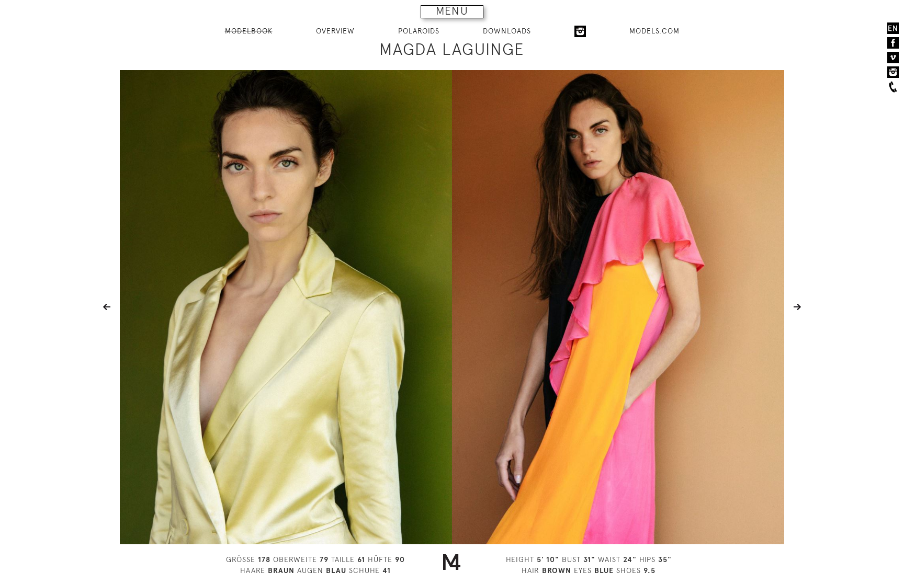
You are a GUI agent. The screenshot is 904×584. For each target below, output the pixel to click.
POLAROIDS (418, 31)
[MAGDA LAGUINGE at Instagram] (580, 31)
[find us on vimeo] (893, 57)
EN (893, 28)
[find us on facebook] (893, 43)
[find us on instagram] (893, 72)
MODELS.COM (654, 31)
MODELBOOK (249, 31)
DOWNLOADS (507, 31)
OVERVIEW (335, 31)
